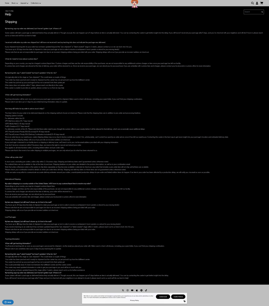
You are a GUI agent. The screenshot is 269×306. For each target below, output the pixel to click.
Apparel (23, 3)
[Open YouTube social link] (132, 290)
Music (14, 3)
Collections (35, 3)
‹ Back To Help (9, 11)
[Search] (262, 12)
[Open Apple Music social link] (136, 290)
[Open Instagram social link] (127, 290)
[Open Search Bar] (252, 3)
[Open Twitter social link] (123, 290)
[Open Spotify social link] (141, 290)
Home (7, 3)
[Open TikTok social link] (146, 290)
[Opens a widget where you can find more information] (8, 302)
